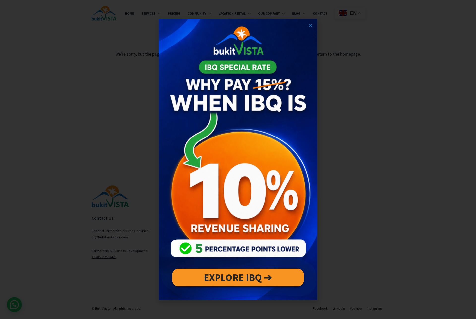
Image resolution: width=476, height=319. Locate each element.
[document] (238, 159)
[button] (310, 25)
